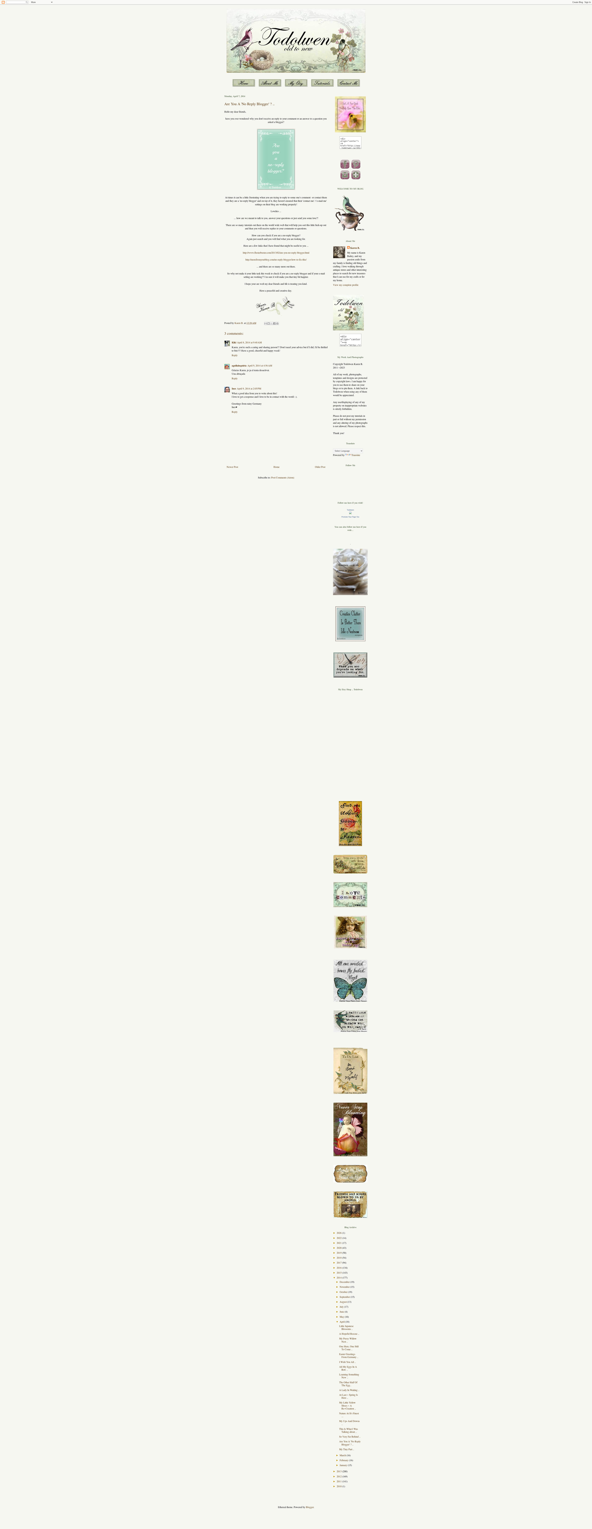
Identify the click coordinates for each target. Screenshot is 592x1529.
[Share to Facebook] (274, 323)
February (344, 1460)
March (343, 1455)
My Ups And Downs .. (349, 1422)
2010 (339, 1486)
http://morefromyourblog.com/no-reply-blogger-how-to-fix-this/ (275, 259)
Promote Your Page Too (350, 517)
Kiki (234, 342)
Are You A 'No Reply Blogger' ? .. (350, 1443)
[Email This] (265, 323)
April (342, 1321)
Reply (235, 355)
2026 (339, 1232)
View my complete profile (345, 284)
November (345, 1286)
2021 (339, 1242)
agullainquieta (239, 365)
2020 (339, 1247)
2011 (339, 1481)
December (345, 1281)
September (345, 1296)
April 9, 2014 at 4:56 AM (259, 365)
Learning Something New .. (349, 1376)
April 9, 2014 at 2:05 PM (249, 388)
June (342, 1311)
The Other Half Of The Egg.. (348, 1384)
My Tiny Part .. (346, 1449)
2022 (339, 1237)
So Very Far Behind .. (349, 1436)
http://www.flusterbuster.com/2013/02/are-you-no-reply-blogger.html (276, 252)
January (344, 1465)
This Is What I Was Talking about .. (348, 1430)
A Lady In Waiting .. (349, 1390)
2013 (339, 1471)
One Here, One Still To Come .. (349, 1348)
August (343, 1301)
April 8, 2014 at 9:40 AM (249, 342)
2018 (339, 1257)
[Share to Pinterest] (277, 323)
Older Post (320, 466)
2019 (339, 1252)
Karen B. (355, 248)
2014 (339, 1277)
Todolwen (350, 510)
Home (276, 466)
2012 (339, 1476)
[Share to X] (271, 323)
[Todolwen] (350, 513)
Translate (355, 455)
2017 (339, 1262)
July (342, 1306)
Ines (234, 388)
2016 (339, 1267)
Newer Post (232, 466)
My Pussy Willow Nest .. (348, 1340)
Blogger (310, 1507)
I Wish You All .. (347, 1361)
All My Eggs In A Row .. (348, 1368)
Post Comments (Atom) (282, 477)
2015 (339, 1272)
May (342, 1316)
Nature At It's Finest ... (349, 1415)
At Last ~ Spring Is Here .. (348, 1396)
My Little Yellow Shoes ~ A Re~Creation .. (347, 1405)
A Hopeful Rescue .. (349, 1333)
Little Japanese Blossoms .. (346, 1327)
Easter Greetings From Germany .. (348, 1355)
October (344, 1291)
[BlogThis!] (268, 323)
